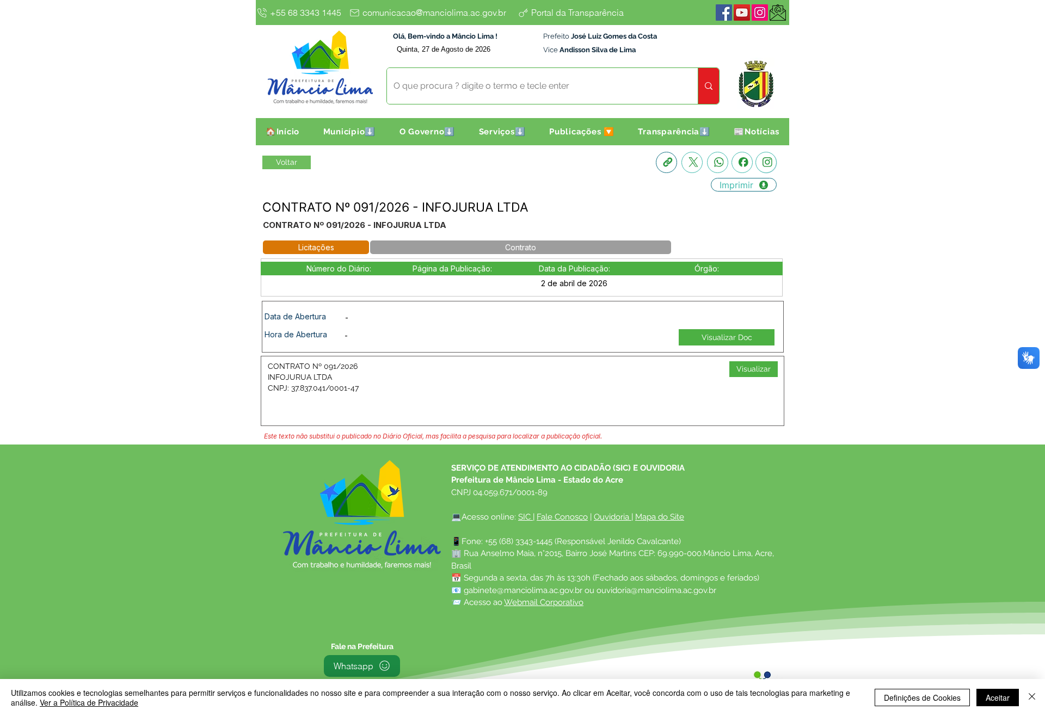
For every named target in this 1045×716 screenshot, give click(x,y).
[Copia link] (666, 162)
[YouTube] (742, 12)
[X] (692, 162)
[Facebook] (724, 12)
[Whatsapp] (717, 162)
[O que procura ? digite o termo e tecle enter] (708, 86)
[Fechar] (1031, 697)
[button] (349, 131)
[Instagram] (760, 12)
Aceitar (998, 697)
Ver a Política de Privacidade (89, 702)
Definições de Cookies (922, 697)
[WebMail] (778, 12)
